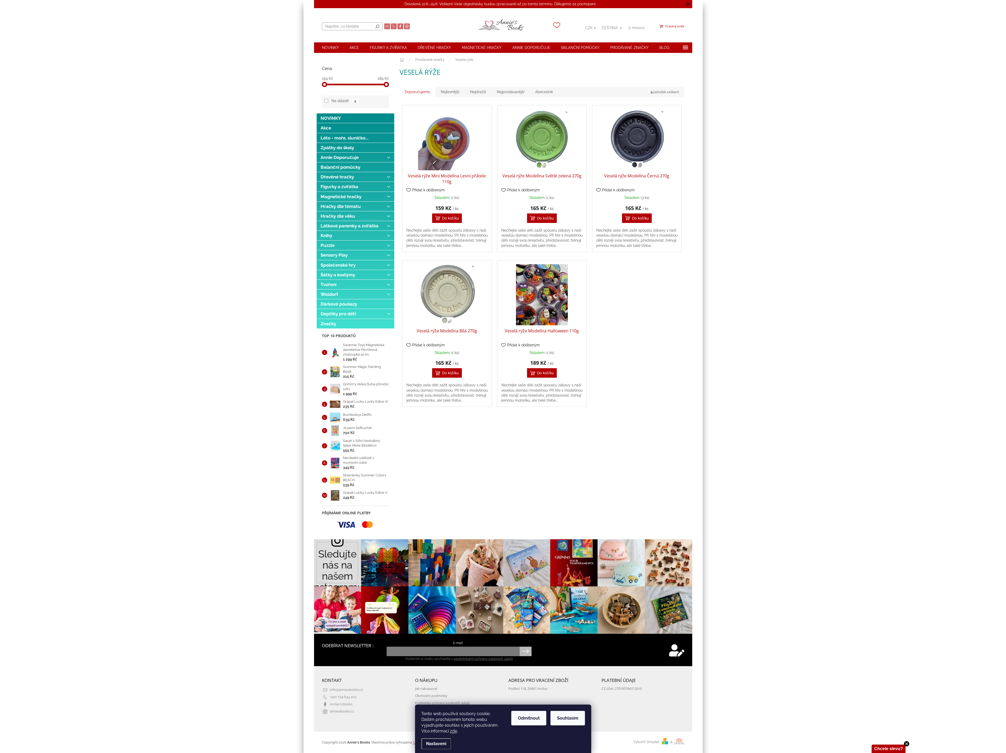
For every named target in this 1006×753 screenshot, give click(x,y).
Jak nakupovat (426, 688)
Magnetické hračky (341, 196)
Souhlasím (567, 718)
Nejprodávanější (510, 92)
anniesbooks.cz (342, 711)
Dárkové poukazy (339, 304)
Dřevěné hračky (337, 176)
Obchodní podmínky (431, 696)
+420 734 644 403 (343, 697)
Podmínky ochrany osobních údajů (442, 703)
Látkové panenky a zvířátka (349, 225)
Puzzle (328, 245)
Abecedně (544, 92)
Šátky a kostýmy (338, 274)
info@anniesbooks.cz (346, 690)
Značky (328, 323)
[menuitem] (330, 47)
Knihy (326, 235)
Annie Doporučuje (340, 157)
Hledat (377, 26)
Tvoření (328, 284)
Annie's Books (341, 704)
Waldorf (329, 294)
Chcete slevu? (888, 748)
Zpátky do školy (337, 147)
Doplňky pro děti (338, 313)
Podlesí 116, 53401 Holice (527, 688)
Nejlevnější (450, 92)
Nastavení (436, 743)
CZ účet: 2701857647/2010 (621, 688)
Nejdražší (478, 92)
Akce (326, 128)
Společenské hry (338, 265)
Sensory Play (334, 255)
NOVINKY (331, 118)
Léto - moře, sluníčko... (344, 138)
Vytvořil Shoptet (646, 742)
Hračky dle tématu (341, 206)
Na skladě (343, 101)
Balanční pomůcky (340, 167)
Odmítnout (529, 718)
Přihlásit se (526, 651)
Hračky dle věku (338, 216)
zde (453, 731)
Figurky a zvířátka (339, 186)
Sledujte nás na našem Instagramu (337, 567)
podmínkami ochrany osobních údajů (483, 659)
